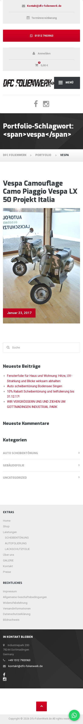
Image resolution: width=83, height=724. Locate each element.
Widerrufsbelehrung (15, 602)
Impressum (10, 591)
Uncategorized (15, 477)
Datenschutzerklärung (16, 614)
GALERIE (8, 560)
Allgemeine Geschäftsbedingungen (25, 597)
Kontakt (8, 566)
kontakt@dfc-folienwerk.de (25, 666)
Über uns (8, 554)
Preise (7, 571)
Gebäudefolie (13, 465)
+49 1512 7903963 (19, 660)
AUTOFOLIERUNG (16, 543)
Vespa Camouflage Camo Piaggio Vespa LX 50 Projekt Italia (40, 191)
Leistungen (10, 532)
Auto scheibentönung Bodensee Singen (34, 386)
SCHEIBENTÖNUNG (17, 537)
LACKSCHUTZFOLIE (17, 549)
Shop (6, 526)
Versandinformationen (17, 608)
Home (6, 520)
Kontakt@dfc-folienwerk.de (44, 5)
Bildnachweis (11, 619)
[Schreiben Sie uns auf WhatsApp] (74, 715)
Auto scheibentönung (20, 453)
